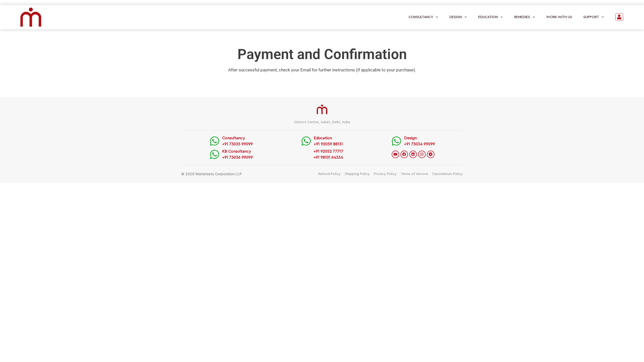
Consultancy (421, 17)
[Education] (306, 141)
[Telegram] (430, 154)
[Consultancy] (214, 141)
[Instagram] (422, 154)
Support (591, 17)
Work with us (559, 17)
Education (488, 17)
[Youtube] (395, 154)
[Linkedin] (413, 154)
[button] (619, 17)
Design (456, 17)
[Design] (396, 141)
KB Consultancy (236, 151)
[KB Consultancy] (214, 154)
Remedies (522, 17)
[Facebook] (404, 154)
